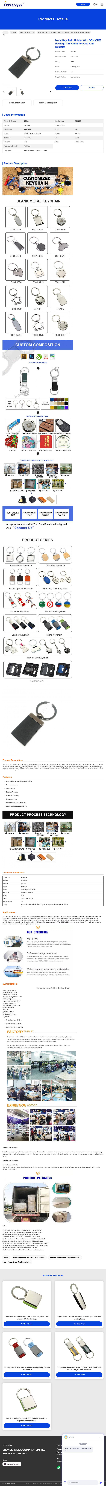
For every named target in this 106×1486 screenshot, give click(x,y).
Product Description (48, 103)
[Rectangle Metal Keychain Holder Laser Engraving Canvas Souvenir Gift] (26, 1348)
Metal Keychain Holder (27, 32)
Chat (83, 4)
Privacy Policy (6, 1483)
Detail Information (17, 103)
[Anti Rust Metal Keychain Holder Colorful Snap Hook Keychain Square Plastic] (26, 1399)
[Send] (100, 1482)
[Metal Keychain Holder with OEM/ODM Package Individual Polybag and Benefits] (27, 61)
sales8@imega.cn (13, 1464)
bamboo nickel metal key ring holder (65, 1257)
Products (13, 32)
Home (5, 32)
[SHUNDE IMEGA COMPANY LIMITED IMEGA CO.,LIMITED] (13, 4)
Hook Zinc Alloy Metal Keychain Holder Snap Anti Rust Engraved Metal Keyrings (26, 1318)
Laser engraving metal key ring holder (28, 1257)
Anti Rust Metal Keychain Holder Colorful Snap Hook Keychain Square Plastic (27, 1419)
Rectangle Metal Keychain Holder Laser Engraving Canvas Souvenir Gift (27, 1368)
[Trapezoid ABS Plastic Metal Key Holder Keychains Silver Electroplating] (79, 1297)
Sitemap (13, 1483)
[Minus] (101, 1437)
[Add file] (65, 1482)
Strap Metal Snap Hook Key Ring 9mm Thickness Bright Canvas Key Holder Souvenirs (79, 1368)
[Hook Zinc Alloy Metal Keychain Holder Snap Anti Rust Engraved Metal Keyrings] (26, 1297)
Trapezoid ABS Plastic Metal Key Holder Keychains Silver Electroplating (79, 1318)
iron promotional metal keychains (17, 1262)
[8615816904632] (59, 1467)
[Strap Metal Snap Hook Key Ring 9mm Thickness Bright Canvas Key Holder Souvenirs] (79, 1348)
